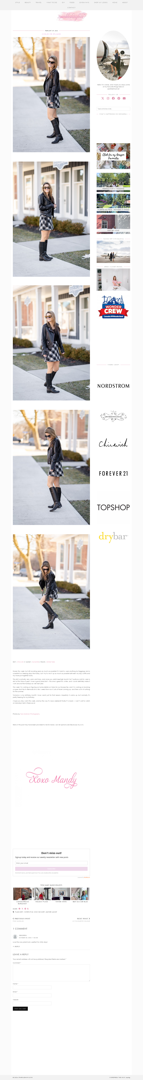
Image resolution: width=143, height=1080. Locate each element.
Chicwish (20, 662)
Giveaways (84, 2)
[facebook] (113, 98)
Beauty (28, 2)
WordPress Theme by (119, 1077)
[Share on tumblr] (28, 909)
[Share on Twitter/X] (22, 909)
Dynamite (35, 662)
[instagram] (108, 98)
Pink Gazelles (21, 920)
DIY (63, 2)
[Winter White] (61, 894)
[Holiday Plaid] (42, 894)
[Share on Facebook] (19, 909)
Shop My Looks (101, 2)
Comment (17, 963)
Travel (39, 2)
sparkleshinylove (26, 1077)
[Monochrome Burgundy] (22, 894)
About (125, 2)
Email (15, 992)
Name (15, 984)
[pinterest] (118, 98)
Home (115, 2)
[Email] (124, 98)
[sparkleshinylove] (71, 12)
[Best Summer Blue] (80, 894)
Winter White (61, 902)
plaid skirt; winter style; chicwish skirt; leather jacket (36, 912)
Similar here (51, 662)
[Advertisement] (115, 344)
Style (17, 2)
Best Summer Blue (80, 902)
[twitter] (102, 98)
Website (15, 1000)
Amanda (23, 935)
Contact (71, 7)
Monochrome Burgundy (22, 903)
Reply (17, 946)
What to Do (52, 2)
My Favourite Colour (81, 920)
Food (72, 2)
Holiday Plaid (42, 902)
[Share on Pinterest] (25, 909)
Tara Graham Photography (30, 714)
